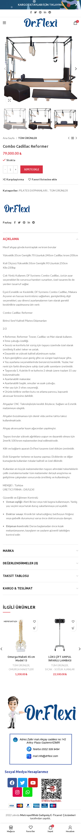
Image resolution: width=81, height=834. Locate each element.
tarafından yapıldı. (48, 816)
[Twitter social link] (35, 12)
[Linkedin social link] (45, 12)
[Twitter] (22, 782)
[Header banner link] (35, 4)
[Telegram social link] (49, 12)
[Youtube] (33, 782)
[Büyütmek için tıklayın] (9, 100)
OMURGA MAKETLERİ (21, 669)
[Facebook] (12, 782)
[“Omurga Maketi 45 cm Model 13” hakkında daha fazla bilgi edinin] (34, 628)
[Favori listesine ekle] (34, 621)
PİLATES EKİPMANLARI (33, 190)
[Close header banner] (76, 4)
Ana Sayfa (9, 138)
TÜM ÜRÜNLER (27, 138)
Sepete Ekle (31, 169)
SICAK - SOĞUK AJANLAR (60, 669)
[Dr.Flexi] (17, 208)
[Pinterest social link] (40, 12)
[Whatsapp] (27, 792)
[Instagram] (17, 792)
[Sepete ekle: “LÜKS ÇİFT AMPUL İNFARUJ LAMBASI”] (73, 628)
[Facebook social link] (31, 12)
